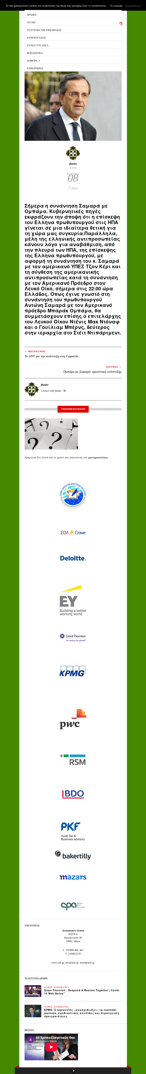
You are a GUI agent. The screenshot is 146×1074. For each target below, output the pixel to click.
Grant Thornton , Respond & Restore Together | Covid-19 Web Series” (82, 991)
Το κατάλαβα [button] (116, 5)
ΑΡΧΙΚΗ (31, 14)
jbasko (73, 163)
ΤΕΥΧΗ (31, 22)
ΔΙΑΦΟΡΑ (32, 60)
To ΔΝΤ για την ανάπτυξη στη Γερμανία (51, 356)
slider (48, 987)
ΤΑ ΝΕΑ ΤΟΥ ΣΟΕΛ (37, 45)
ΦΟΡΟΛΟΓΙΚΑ (35, 53)
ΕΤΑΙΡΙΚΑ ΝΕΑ (61, 987)
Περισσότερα (133, 5)
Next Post (114, 366)
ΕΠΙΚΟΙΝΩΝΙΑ (35, 68)
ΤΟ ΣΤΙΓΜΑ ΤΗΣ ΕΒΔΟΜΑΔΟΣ (44, 30)
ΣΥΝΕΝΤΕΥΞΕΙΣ (36, 37)
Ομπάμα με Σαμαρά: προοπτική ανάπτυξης (92, 371)
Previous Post (35, 351)
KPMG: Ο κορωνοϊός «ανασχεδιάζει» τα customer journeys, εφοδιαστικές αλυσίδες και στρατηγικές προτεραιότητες (81, 1013)
